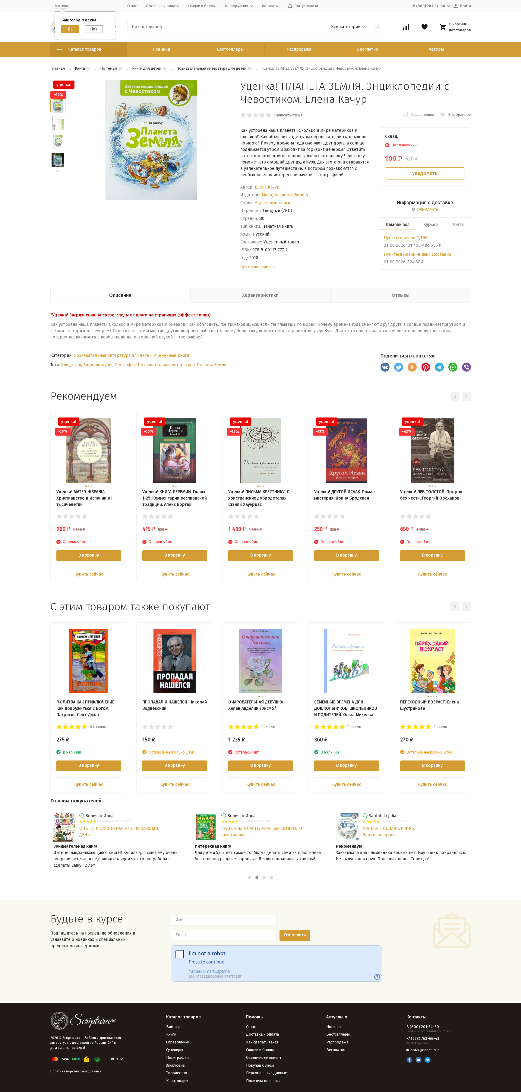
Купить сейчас (88, 574)
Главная (57, 68)
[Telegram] (439, 367)
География (125, 364)
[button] (57, 171)
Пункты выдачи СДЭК (406, 237)
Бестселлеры (230, 49)
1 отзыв (268, 726)
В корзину (88, 555)
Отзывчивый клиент (263, 1057)
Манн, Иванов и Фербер (286, 195)
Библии (173, 1026)
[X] (398, 367)
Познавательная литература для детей (211, 68)
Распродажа (299, 49)
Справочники (177, 1042)
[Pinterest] (425, 367)
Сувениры (174, 1049)
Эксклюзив (175, 1065)
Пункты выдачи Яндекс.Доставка (417, 254)
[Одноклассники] (412, 367)
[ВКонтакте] (385, 367)
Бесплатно (367, 49)
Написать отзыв (288, 115)
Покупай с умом (260, 1065)
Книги (80, 68)
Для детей (71, 364)
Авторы (436, 49)
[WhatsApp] (452, 367)
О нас (132, 6)
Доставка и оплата (162, 6)
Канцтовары (177, 1080)
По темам (108, 68)
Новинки (161, 49)
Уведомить (424, 173)
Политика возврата (263, 1080)
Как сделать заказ (262, 1042)
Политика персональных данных (75, 1071)
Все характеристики (258, 267)
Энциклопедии (97, 364)
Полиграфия (177, 1057)
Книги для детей (146, 68)
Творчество (176, 1073)
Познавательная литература (166, 364)
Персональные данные (266, 1073)
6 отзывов (99, 726)
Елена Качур (267, 187)
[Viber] (466, 367)
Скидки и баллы (202, 6)
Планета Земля (211, 364)
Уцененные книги (272, 202)
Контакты (270, 6)
